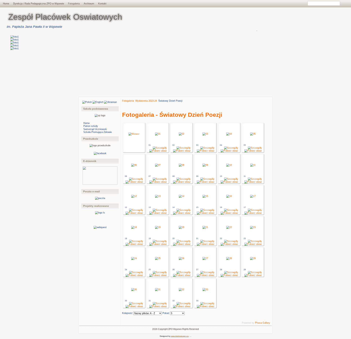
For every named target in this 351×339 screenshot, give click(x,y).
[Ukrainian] (110, 102)
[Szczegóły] (160, 147)
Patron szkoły (90, 126)
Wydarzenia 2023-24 (146, 100)
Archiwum (89, 3)
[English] (98, 102)
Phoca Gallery (262, 322)
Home (6, 3)
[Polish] (87, 102)
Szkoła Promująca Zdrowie (97, 132)
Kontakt (102, 3)
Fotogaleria (74, 3)
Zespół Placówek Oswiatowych (65, 17)
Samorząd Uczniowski (95, 129)
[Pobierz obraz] (158, 150)
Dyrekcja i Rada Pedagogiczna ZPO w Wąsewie (38, 3)
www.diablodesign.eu (180, 336)
